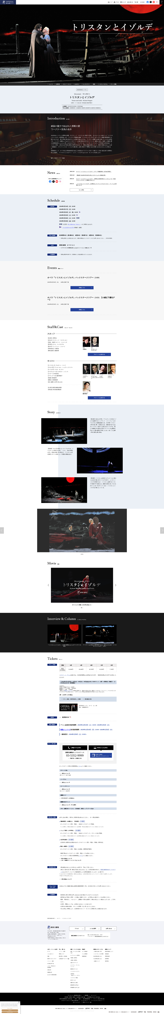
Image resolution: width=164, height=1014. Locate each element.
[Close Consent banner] (19, 1002)
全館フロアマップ (74, 962)
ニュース (51, 84)
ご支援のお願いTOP (98, 951)
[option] (82, 43)
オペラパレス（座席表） (75, 955)
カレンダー (124, 2)
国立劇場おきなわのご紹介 (92, 997)
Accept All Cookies (10, 1012)
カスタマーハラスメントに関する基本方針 (69, 1000)
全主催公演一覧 (50, 963)
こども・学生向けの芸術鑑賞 (51, 966)
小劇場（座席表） (74, 960)
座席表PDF (65, 717)
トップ (111, 2)
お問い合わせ (109, 928)
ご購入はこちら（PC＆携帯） (69, 804)
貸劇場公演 (49, 972)
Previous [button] (2, 530)
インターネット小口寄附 (98, 953)
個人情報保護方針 (86, 998)
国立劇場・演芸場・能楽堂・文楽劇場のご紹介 (74, 997)
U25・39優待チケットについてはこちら (70, 860)
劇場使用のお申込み (74, 985)
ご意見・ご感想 (77, 998)
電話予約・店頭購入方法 (76, 758)
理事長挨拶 (107, 956)
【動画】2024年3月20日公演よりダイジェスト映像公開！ (91, 175)
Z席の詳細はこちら (65, 879)
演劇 (48, 956)
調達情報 (86, 995)
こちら (79, 766)
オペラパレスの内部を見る (75, 247)
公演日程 (58, 84)
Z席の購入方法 (88, 699)
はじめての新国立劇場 (51, 974)
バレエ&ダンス (50, 953)
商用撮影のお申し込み (74, 987)
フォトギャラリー (86, 84)
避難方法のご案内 (74, 982)
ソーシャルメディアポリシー (97, 1000)
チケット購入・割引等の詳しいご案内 (72, 699)
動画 (94, 84)
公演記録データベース (63, 958)
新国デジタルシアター (51, 958)
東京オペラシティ (86, 1002)
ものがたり (77, 84)
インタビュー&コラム (102, 84)
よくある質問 (93, 928)
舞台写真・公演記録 (63, 956)
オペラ (48, 951)
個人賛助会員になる (98, 956)
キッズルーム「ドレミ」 (74, 224)
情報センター (61, 953)
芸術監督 (107, 953)
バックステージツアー (68, 227)
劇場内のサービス (74, 968)
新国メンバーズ (68, 690)
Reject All (9, 1010)
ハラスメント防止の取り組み (99, 998)
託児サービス (73, 980)
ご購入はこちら (65, 773)
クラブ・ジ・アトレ (65, 675)
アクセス (117, 2)
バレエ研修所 (84, 953)
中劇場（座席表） (74, 957)
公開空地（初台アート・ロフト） (75, 974)
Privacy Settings (9, 1008)
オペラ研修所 (84, 951)
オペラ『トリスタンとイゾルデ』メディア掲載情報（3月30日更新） (94, 171)
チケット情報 (113, 84)
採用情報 (107, 958)
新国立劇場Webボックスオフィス (101, 936)
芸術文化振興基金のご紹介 (65, 998)
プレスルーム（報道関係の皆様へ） (75, 995)
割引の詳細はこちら (66, 858)
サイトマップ (93, 995)
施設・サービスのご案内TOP (75, 952)
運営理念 (107, 961)
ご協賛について (97, 961)
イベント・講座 (50, 961)
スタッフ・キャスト (67, 84)
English (143, 2)
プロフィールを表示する (99, 354)
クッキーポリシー (84, 1000)
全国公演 (49, 969)
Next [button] (162, 530)
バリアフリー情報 (74, 977)
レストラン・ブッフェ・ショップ (75, 966)
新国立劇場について (109, 951)
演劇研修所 (84, 956)
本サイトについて (76, 1002)
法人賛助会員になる (98, 958)
